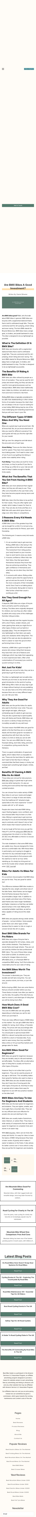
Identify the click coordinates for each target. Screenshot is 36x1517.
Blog (18, 1430)
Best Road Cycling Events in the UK (18, 1306)
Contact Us (18, 1438)
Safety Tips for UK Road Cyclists (18, 1321)
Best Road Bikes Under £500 (18, 1484)
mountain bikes (7, 630)
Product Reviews (18, 1426)
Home (18, 1418)
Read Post (18, 1271)
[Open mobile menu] (3, 69)
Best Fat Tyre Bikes (18, 1500)
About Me (18, 1434)
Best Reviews (18, 1422)
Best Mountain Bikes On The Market (18, 1457)
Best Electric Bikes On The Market (18, 1449)
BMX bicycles (10, 1133)
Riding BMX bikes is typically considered (16, 397)
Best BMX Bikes (18, 1465)
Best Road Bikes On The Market (18, 1461)
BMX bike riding (7, 780)
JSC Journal (11, 866)
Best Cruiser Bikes (18, 1469)
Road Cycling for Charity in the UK (18, 1210)
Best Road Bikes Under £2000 (18, 1492)
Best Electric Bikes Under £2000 (18, 1488)
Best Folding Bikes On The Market (18, 1453)
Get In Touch (18, 205)
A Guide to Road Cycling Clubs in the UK (18, 1335)
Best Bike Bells (18, 1496)
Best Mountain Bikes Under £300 (18, 1480)
